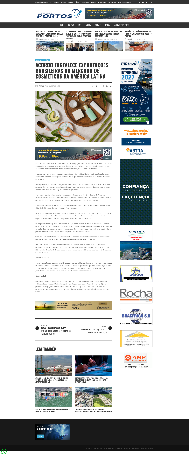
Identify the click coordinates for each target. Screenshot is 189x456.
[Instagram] (139, 2)
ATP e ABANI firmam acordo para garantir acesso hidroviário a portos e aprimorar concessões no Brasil (79, 35)
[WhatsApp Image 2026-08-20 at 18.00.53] (73, 306)
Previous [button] (33, 41)
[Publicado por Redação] (37, 39)
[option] (50, 41)
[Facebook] (135, 2)
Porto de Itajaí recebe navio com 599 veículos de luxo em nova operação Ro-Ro (108, 33)
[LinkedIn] (143, 2)
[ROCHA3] (136, 295)
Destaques (39, 60)
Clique (41, 436)
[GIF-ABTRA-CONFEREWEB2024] (136, 142)
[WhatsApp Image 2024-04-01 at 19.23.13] (119, 13)
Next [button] (155, 41)
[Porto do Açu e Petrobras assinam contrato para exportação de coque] (50, 397)
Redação (41, 39)
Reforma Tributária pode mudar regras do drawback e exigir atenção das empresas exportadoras (91, 380)
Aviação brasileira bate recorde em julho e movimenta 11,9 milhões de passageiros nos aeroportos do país (51, 380)
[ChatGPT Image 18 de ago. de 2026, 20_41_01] (136, 92)
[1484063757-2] (136, 360)
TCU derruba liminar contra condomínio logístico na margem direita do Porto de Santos (49, 33)
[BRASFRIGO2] (136, 317)
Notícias (46, 60)
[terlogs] (136, 244)
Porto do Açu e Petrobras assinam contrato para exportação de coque (52, 410)
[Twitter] (146, 2)
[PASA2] (136, 273)
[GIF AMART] (136, 192)
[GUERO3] (136, 338)
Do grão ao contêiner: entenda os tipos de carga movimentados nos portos (138, 33)
